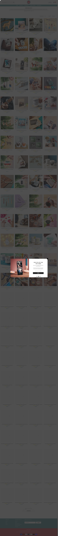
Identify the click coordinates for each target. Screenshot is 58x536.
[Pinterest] (40, 276)
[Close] (47, 258)
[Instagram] (38, 276)
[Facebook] (36, 276)
